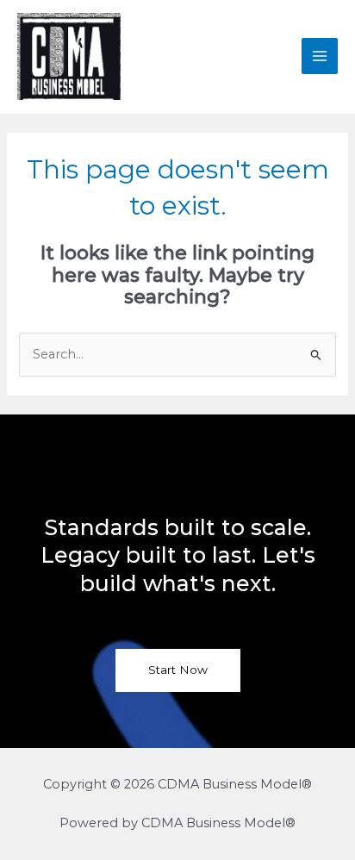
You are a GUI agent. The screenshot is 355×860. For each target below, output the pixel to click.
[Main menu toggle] (320, 56)
